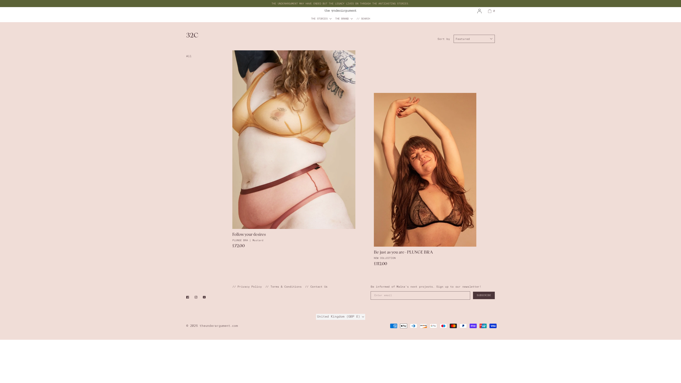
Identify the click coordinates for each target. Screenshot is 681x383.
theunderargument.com (219, 325)
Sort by (444, 38)
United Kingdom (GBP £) (339, 316)
